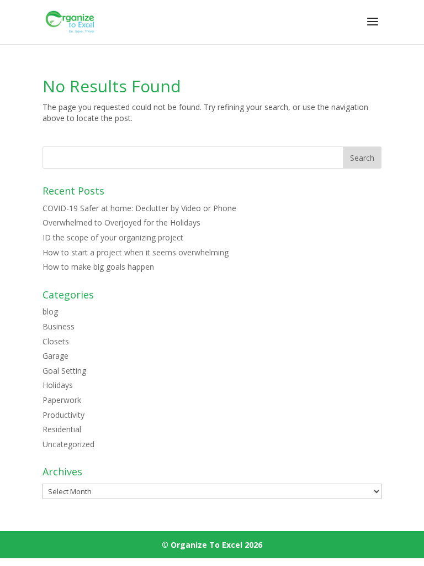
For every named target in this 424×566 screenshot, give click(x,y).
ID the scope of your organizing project (113, 237)
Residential (62, 429)
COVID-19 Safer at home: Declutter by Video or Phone (139, 208)
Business (59, 326)
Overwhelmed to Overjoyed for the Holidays (121, 222)
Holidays (58, 385)
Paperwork (62, 400)
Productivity (63, 415)
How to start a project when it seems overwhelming (136, 252)
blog (50, 311)
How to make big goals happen (98, 266)
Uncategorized (68, 444)
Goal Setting (64, 370)
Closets (56, 341)
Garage (55, 355)
